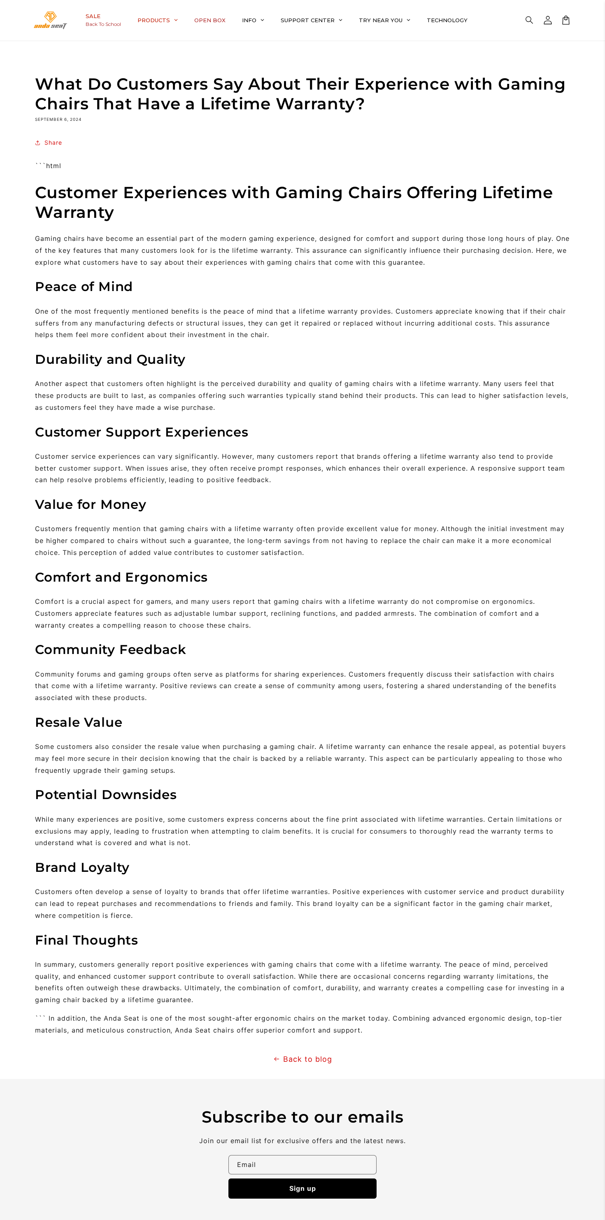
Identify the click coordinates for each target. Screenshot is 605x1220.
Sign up (302, 1188)
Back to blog (307, 1059)
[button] (530, 20)
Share (53, 142)
